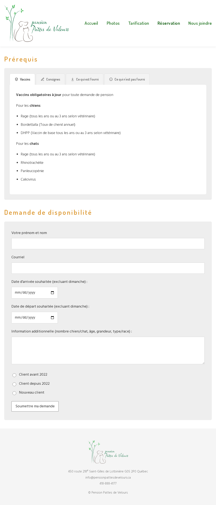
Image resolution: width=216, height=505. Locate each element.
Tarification (138, 23)
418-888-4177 (108, 483)
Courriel (17, 257)
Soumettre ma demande (35, 406)
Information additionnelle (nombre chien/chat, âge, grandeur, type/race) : (71, 331)
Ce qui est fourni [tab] (87, 79)
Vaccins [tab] (25, 79)
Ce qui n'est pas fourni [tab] (130, 79)
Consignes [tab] (53, 79)
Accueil (91, 23)
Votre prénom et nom (29, 233)
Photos (113, 23)
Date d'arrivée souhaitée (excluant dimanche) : (49, 282)
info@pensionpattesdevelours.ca (108, 477)
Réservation (169, 23)
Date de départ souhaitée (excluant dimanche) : (50, 307)
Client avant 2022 (33, 375)
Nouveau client (31, 393)
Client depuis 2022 (34, 384)
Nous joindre (200, 23)
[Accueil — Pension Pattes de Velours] (36, 23)
